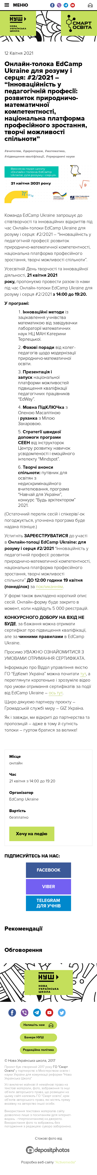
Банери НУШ (34, 1037)
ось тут (55, 693)
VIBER (48, 886)
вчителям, (14, 151)
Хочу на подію (31, 834)
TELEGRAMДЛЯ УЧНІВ (49, 903)
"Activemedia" (65, 1162)
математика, (56, 151)
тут (83, 674)
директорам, (34, 151)
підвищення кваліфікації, (26, 156)
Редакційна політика (38, 1050)
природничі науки (61, 156)
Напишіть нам (90, 5)
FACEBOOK (48, 870)
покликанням (49, 586)
